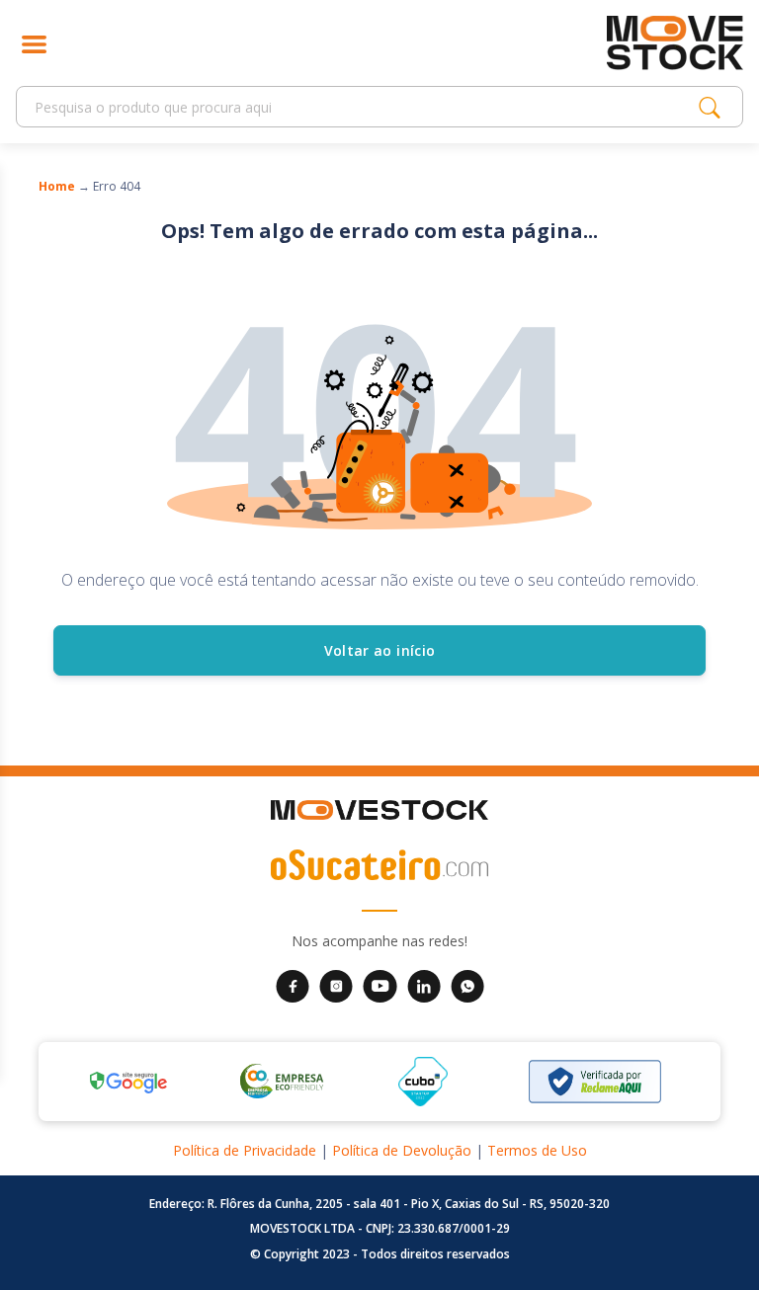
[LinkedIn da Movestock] (424, 984)
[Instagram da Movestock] (336, 984)
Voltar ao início (380, 650)
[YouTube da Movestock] (380, 984)
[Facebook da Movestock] (292, 984)
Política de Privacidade (244, 1150)
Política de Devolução (401, 1150)
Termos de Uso (537, 1150)
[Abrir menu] (34, 43)
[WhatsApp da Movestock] (467, 984)
